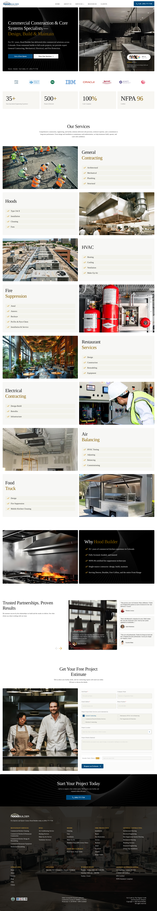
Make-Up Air (71, 840)
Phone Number (121, 701)
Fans (68, 834)
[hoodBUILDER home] (11, 3)
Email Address (86, 701)
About (12, 873)
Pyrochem (98, 848)
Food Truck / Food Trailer (74, 852)
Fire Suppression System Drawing (133, 837)
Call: (145, 4)
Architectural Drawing (130, 831)
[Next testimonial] (60, 648)
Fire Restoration (100, 837)
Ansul (97, 846)
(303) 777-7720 (33, 69)
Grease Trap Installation (130, 848)
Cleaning (69, 831)
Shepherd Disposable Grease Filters (77, 843)
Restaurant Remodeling (18, 847)
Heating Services (44, 834)
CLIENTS (104, 4)
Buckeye (97, 843)
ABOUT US (67, 4)
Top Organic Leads (140, 898)
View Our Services (45, 56)
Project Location (86, 727)
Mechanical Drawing (129, 840)
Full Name (85, 691)
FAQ (12, 882)
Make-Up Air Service (45, 837)
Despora (143, 899)
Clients (13, 885)
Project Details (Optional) (88, 737)
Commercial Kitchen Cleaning (20, 831)
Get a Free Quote (20, 56)
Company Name (121, 691)
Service (97, 840)
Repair (97, 834)
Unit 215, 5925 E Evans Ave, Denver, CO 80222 (60, 870)
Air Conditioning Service (46, 831)
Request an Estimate (91, 766)
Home (12, 870)
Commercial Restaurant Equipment (21, 844)
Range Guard (99, 854)
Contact (13, 876)
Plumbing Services (128, 843)
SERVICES (79, 4)
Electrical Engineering (129, 834)
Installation (70, 837)
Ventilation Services (45, 840)
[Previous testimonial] (56, 648)
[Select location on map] (149, 732)
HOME (57, 4)
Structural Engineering (130, 846)
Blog (12, 879)
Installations (98, 831)
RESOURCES (92, 4)
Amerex (97, 851)
